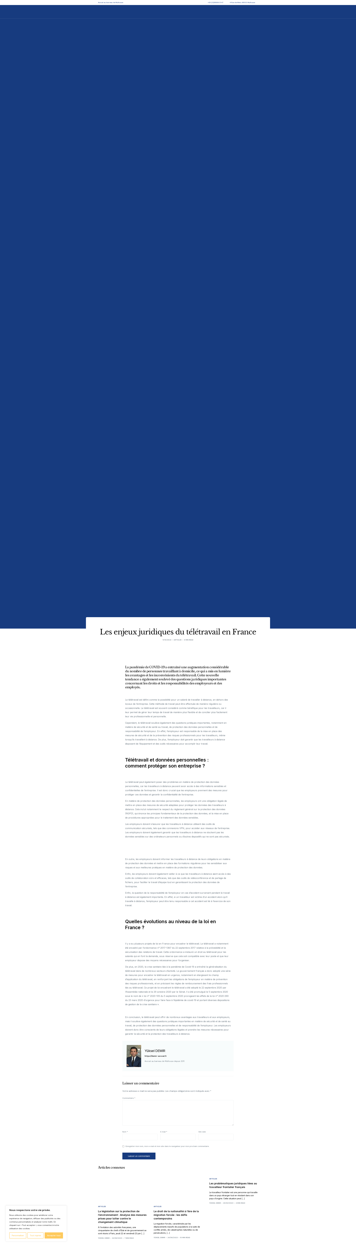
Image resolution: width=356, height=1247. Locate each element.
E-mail (163, 1132)
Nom (125, 1132)
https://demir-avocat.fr (156, 1056)
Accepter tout (54, 1235)
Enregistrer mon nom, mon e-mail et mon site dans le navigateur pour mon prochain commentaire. (167, 1146)
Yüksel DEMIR (155, 1051)
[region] (36, 1223)
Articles (178, 640)
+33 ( (215, 2)
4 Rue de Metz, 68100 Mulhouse (242, 2)
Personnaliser (18, 1235)
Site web (202, 1132)
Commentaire (128, 1098)
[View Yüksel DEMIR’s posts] (134, 1056)
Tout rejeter (35, 1235)
